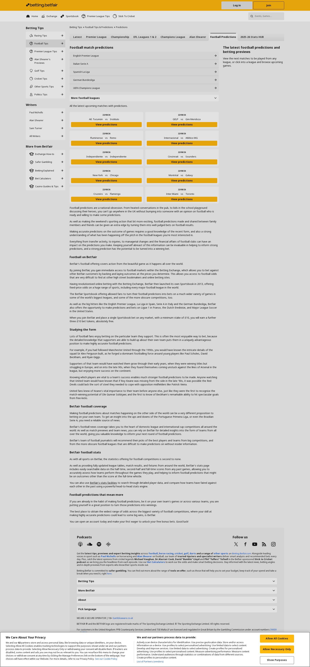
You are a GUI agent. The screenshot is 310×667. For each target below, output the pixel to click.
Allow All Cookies (277, 638)
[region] (155, 649)
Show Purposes (277, 660)
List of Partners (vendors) (150, 661)
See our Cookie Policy (106, 658)
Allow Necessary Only (277, 649)
